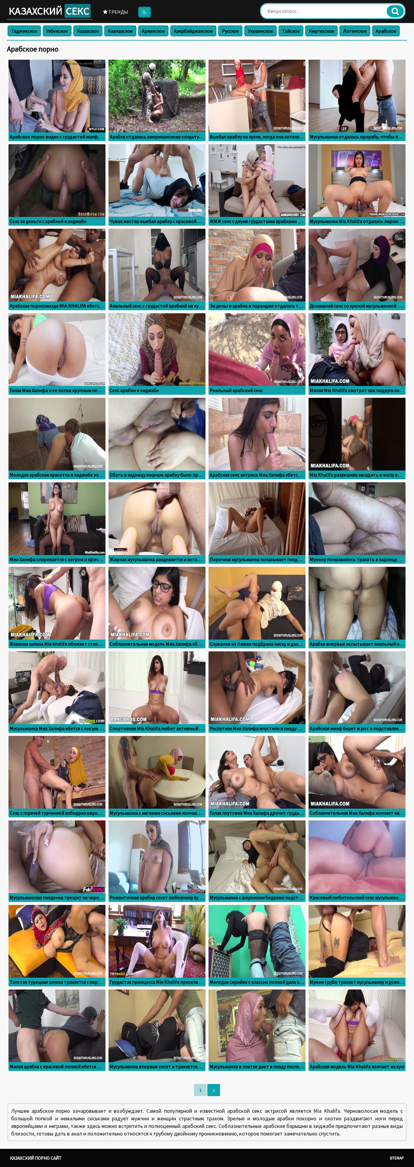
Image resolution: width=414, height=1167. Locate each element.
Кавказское (120, 31)
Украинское (260, 31)
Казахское (88, 31)
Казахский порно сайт (36, 1158)
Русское (230, 31)
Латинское (355, 31)
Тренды (118, 12)
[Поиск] (395, 11)
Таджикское (24, 31)
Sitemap (397, 1158)
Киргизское (321, 31)
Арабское (386, 31)
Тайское (291, 31)
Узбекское (57, 31)
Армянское (153, 31)
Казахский (49, 11)
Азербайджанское (193, 31)
